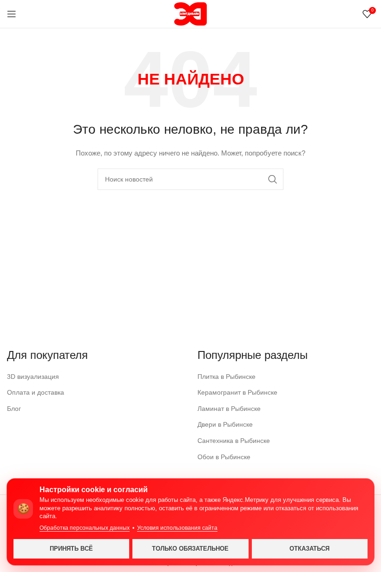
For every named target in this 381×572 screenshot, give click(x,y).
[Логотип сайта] (190, 13)
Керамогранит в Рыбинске (237, 392)
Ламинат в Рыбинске (229, 408)
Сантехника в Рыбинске (233, 440)
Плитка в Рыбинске (226, 376)
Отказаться (309, 548)
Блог (14, 408)
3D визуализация (33, 376)
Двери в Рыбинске (225, 424)
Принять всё (71, 548)
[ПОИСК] (272, 179)
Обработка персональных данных (84, 528)
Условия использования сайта (177, 528)
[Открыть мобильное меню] (11, 14)
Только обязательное (190, 548)
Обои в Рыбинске (223, 457)
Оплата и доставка (35, 392)
